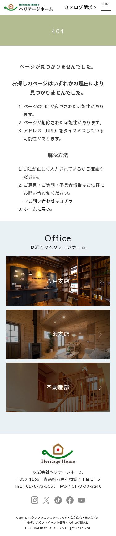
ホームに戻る (37, 209)
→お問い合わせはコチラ (48, 201)
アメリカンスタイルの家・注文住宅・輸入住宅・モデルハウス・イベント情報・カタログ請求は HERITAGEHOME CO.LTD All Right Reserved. (62, 523)
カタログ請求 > (80, 7)
